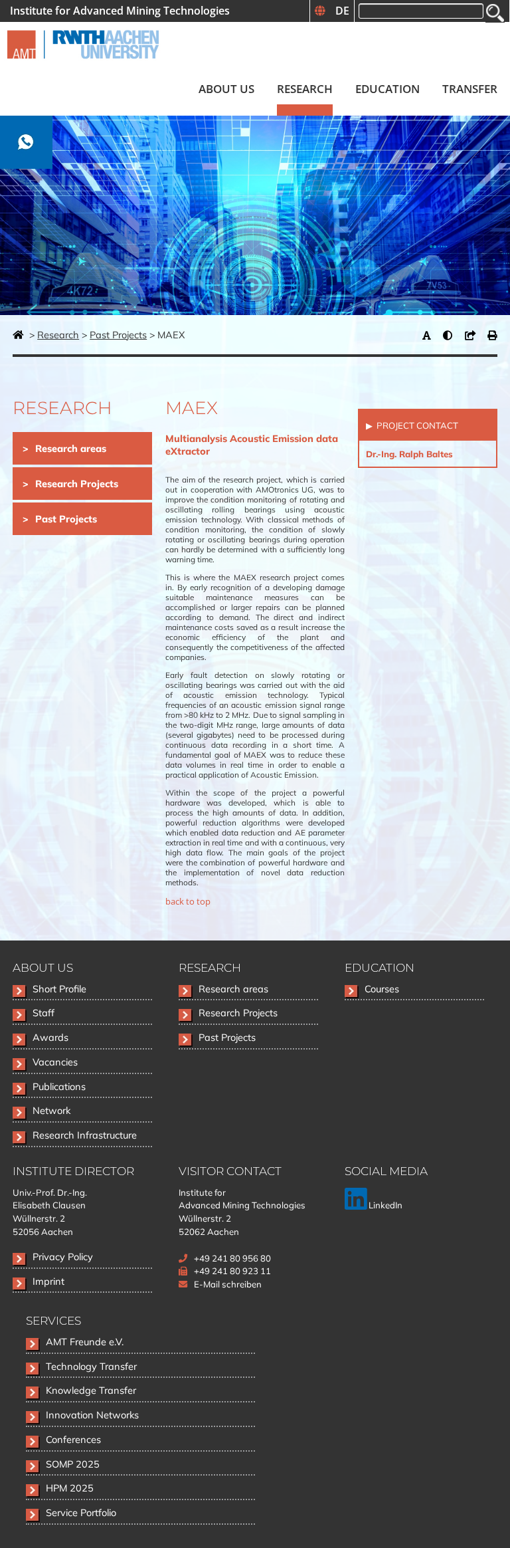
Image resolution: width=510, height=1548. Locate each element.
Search (495, 13)
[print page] (492, 335)
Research (58, 334)
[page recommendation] (473, 335)
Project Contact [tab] (416, 425)
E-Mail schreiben (228, 1284)
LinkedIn (384, 1205)
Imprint (48, 1281)
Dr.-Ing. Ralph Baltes (409, 454)
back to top (188, 901)
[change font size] (430, 335)
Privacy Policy (63, 1256)
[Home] (83, 64)
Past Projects (118, 334)
